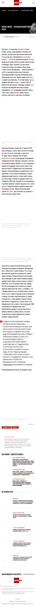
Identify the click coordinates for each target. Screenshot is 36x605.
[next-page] (6, 567)
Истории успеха (13, 10)
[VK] (21, 40)
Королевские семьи (27, 10)
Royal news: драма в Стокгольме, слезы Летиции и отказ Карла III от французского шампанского (23, 473)
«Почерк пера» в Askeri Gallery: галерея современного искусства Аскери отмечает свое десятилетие (22, 558)
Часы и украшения (18, 527)
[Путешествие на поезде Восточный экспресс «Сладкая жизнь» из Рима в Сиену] (7, 515)
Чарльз (31, 80)
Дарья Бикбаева (9, 36)
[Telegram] (9, 40)
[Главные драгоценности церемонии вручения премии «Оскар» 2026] (7, 529)
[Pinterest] (26, 40)
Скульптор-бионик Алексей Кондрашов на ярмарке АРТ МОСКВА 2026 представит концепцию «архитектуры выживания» (23, 502)
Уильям (16, 92)
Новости (15, 427)
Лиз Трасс (10, 191)
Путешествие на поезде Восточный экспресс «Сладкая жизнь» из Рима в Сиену (22, 516)
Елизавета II (22, 49)
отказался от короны (9, 158)
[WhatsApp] (15, 40)
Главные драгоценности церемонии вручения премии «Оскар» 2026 (22, 530)
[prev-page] (3, 567)
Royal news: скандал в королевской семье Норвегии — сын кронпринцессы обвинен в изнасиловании (22, 483)
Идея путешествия (18, 512)
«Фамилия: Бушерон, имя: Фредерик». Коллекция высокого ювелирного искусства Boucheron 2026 (22, 544)
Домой (4, 10)
